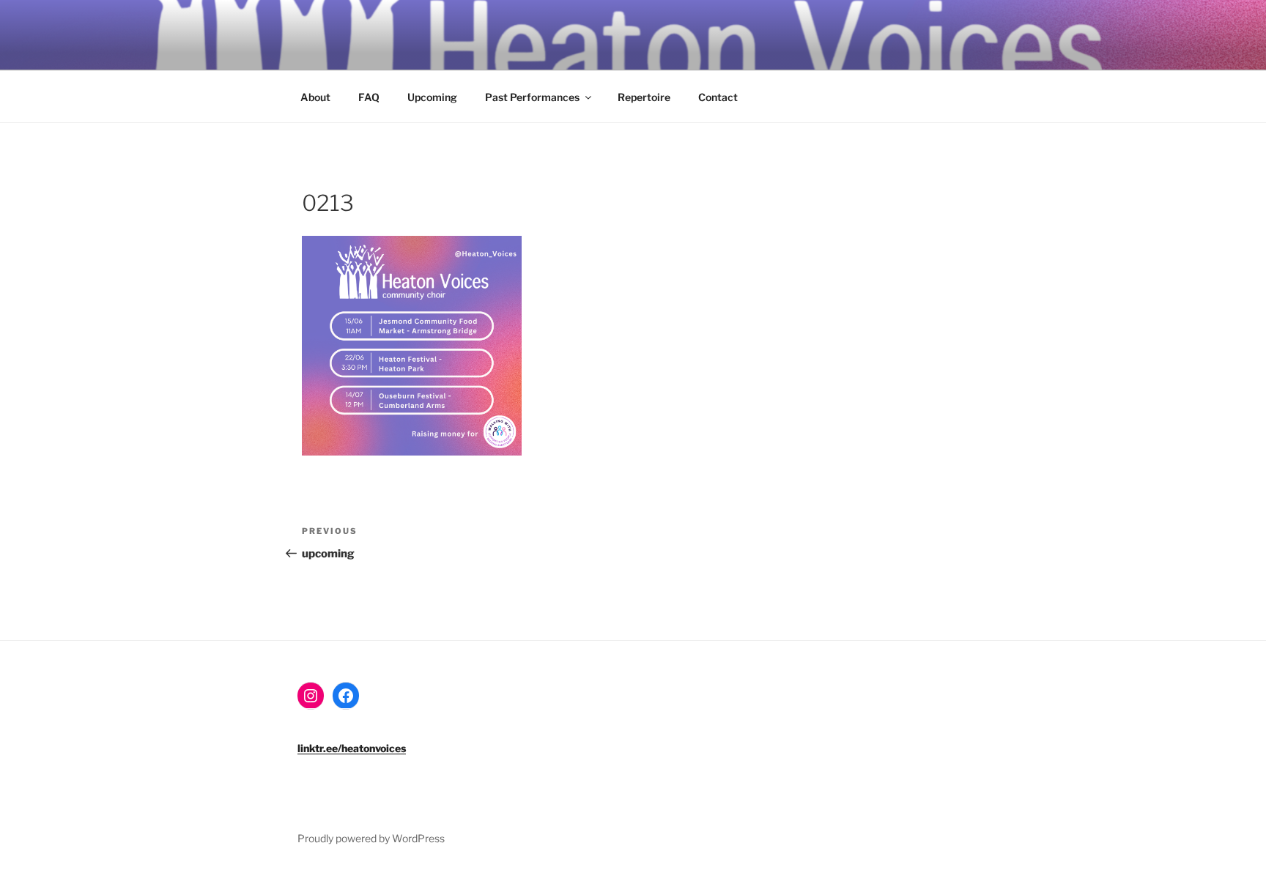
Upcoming (432, 97)
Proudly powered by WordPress (371, 838)
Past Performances (532, 97)
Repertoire (644, 97)
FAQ (369, 97)
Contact (718, 97)
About (315, 97)
